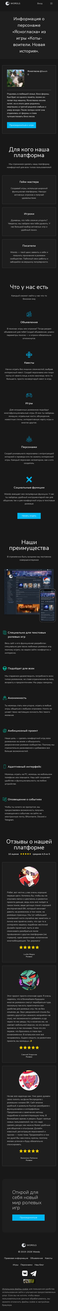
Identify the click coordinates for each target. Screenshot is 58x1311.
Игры (15, 1264)
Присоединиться (28, 1217)
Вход (39, 3)
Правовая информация (16, 1258)
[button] (51, 3)
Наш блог (39, 1264)
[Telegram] (33, 1274)
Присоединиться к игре (21, 125)
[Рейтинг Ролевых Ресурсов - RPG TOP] (29, 1282)
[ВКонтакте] (24, 1274)
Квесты (48, 1258)
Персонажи (26, 1264)
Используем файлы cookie (15, 1289)
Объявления (36, 1258)
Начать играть (29, 515)
